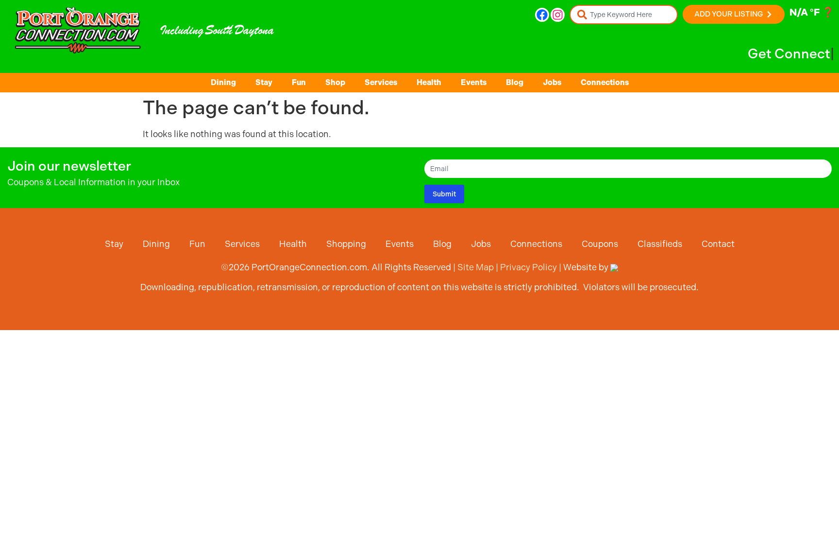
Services (381, 82)
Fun (299, 82)
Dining (223, 82)
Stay (263, 82)
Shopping (346, 244)
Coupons (600, 244)
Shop (335, 82)
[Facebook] (542, 15)
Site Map (475, 267)
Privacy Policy (528, 267)
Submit (444, 194)
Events (474, 82)
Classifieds (660, 244)
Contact (718, 244)
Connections (605, 82)
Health (429, 82)
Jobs (552, 82)
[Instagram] (558, 15)
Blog (514, 82)
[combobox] (624, 14)
